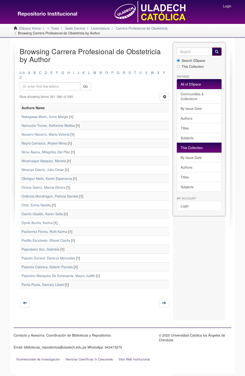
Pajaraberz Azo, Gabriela (41, 249)
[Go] (217, 52)
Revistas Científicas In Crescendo (89, 359)
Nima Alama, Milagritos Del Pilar (46, 152)
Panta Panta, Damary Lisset (43, 284)
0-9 (22, 72)
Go (85, 86)
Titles (185, 128)
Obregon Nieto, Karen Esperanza (47, 178)
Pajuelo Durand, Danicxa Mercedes (48, 258)
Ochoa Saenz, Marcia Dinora (43, 187)
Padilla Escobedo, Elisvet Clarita (46, 240)
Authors (186, 118)
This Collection (193, 66)
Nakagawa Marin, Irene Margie (45, 116)
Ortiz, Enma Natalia (36, 205)
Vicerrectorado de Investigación (38, 359)
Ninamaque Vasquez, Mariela (44, 160)
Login (185, 206)
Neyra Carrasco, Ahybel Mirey (44, 143)
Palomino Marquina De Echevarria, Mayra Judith (58, 275)
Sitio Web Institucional (134, 359)
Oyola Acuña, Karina (37, 222)
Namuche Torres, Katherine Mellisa (48, 125)
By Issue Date (191, 108)
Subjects (187, 137)
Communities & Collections (192, 96)
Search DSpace (193, 60)
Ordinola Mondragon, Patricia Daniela (50, 196)
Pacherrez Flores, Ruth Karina (44, 231)
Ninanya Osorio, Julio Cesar (43, 169)
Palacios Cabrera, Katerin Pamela (47, 266)
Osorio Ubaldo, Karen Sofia (42, 213)
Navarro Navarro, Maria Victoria (46, 134)
